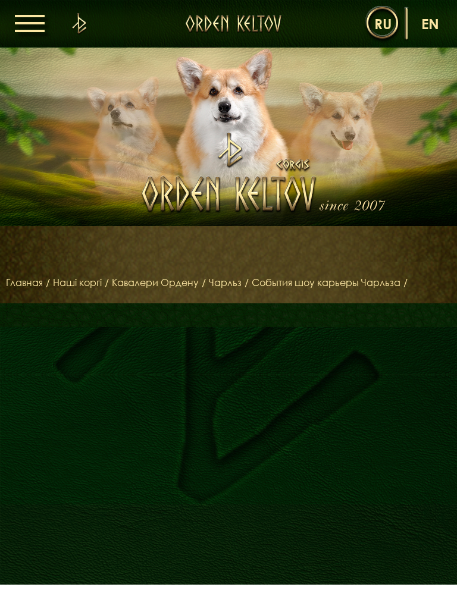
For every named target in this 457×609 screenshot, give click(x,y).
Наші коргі (77, 282)
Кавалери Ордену (155, 282)
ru (383, 23)
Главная (24, 282)
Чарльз (225, 282)
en (430, 23)
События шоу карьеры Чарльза (326, 282)
